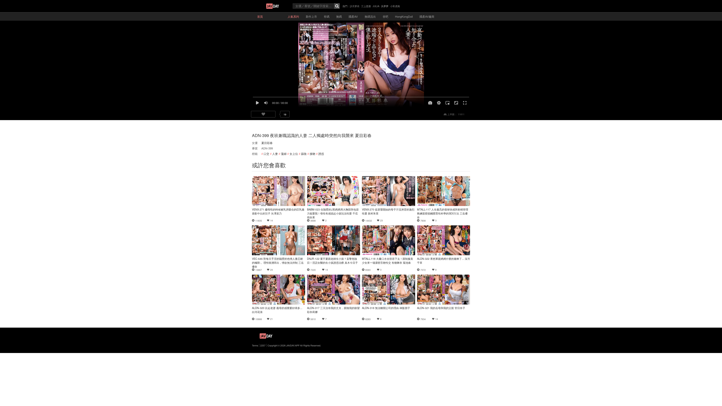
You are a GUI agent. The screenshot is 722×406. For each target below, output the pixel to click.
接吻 (312, 154)
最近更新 (275, 16)
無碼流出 (370, 16)
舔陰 (304, 154)
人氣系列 (293, 16)
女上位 (294, 154)
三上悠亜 (366, 6)
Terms (255, 345)
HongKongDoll (404, 16)
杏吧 (385, 16)
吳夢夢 (384, 6)
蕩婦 (284, 154)
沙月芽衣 (354, 6)
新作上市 (311, 16)
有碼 (326, 16)
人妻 (275, 154)
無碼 (339, 16)
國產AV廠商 (426, 16)
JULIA (376, 6)
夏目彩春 (267, 143)
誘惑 (321, 154)
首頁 (260, 16)
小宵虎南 (395, 6)
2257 (262, 345)
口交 (266, 154)
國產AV (353, 16)
